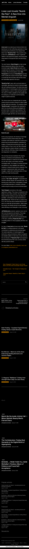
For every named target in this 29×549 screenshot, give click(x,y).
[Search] (26, 282)
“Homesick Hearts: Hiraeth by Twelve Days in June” (14, 274)
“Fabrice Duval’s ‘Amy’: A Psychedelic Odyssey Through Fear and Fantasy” (22, 302)
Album (3, 414)
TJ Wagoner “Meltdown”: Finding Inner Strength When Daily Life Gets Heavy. (13, 379)
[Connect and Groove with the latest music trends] (4, 2)
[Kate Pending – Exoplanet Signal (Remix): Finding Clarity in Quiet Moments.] (14, 318)
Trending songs (13, 20)
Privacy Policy (20, 546)
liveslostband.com (13, 247)
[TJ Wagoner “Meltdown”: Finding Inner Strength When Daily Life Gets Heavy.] (14, 368)
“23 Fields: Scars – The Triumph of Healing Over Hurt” (15, 269)
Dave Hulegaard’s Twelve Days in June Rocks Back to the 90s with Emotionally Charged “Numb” (15, 265)
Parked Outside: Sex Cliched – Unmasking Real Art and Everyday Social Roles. (13, 486)
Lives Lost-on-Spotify (15, 245)
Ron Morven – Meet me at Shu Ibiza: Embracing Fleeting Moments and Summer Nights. (12, 354)
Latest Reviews (5, 20)
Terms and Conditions (11, 546)
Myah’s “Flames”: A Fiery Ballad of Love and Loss (6, 301)
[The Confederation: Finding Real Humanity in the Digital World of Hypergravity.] (14, 437)
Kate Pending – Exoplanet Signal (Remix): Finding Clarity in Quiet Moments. (14, 329)
